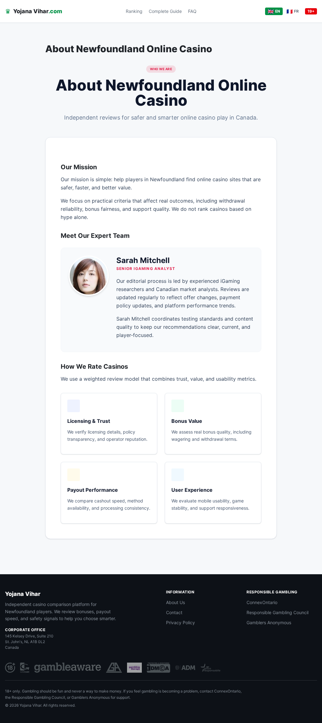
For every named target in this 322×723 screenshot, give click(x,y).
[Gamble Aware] (67, 668)
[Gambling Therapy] (134, 668)
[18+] (10, 668)
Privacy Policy (180, 622)
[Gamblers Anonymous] (114, 668)
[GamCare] (24, 668)
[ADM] (185, 668)
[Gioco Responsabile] (210, 668)
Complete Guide (165, 11)
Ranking (134, 11)
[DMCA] (158, 668)
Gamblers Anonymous (269, 622)
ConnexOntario (262, 602)
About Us (175, 602)
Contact (174, 612)
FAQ (192, 11)
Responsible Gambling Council (277, 612)
